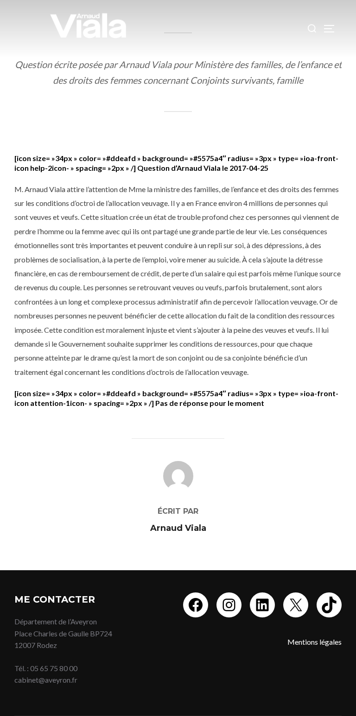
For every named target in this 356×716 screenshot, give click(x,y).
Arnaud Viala (178, 528)
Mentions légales (314, 641)
